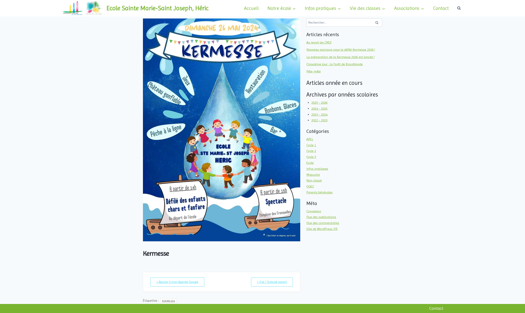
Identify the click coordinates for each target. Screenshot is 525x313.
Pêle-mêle (313, 71)
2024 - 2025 (319, 108)
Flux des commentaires (322, 223)
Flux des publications (321, 217)
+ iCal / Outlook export (272, 282)
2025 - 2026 (319, 103)
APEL (309, 139)
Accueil (251, 8)
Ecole (310, 163)
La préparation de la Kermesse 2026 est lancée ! (340, 57)
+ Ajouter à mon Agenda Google (177, 282)
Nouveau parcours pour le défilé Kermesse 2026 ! (340, 50)
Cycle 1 (311, 145)
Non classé (314, 180)
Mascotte (313, 175)
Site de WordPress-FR (321, 229)
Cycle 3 (311, 157)
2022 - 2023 (319, 120)
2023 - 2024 (319, 114)
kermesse (168, 301)
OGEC (310, 186)
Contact (441, 8)
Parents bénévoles (319, 192)
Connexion (313, 211)
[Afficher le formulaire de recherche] (459, 8)
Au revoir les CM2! (318, 42)
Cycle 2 (311, 151)
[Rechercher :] (344, 22)
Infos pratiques (317, 169)
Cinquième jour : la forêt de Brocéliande (334, 64)
